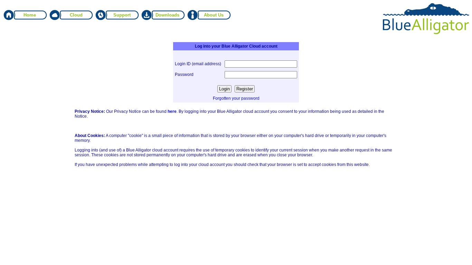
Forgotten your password (236, 98)
